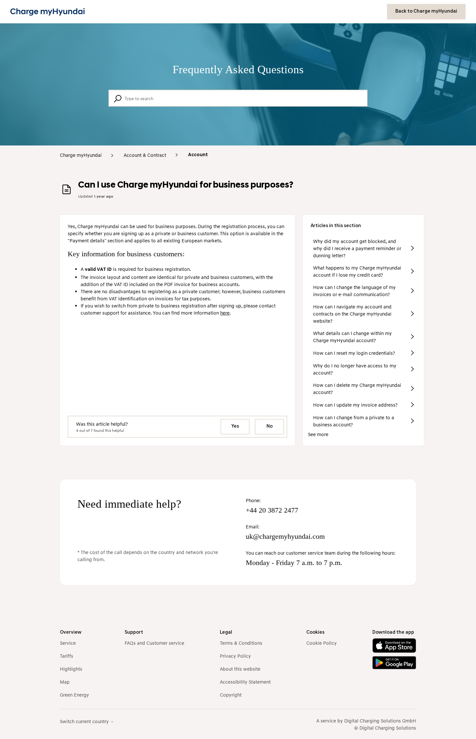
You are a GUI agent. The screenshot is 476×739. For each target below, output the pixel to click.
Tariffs (66, 656)
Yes (235, 426)
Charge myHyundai (81, 155)
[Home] (47, 12)
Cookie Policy (321, 643)
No (269, 426)
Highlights (71, 669)
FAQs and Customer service (154, 643)
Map (65, 682)
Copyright (231, 695)
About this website (240, 669)
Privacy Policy (235, 656)
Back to (426, 11)
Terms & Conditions (241, 643)
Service (68, 643)
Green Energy (74, 695)
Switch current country (85, 721)
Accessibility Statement (245, 682)
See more (318, 434)
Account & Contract (145, 155)
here (225, 313)
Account (198, 155)
